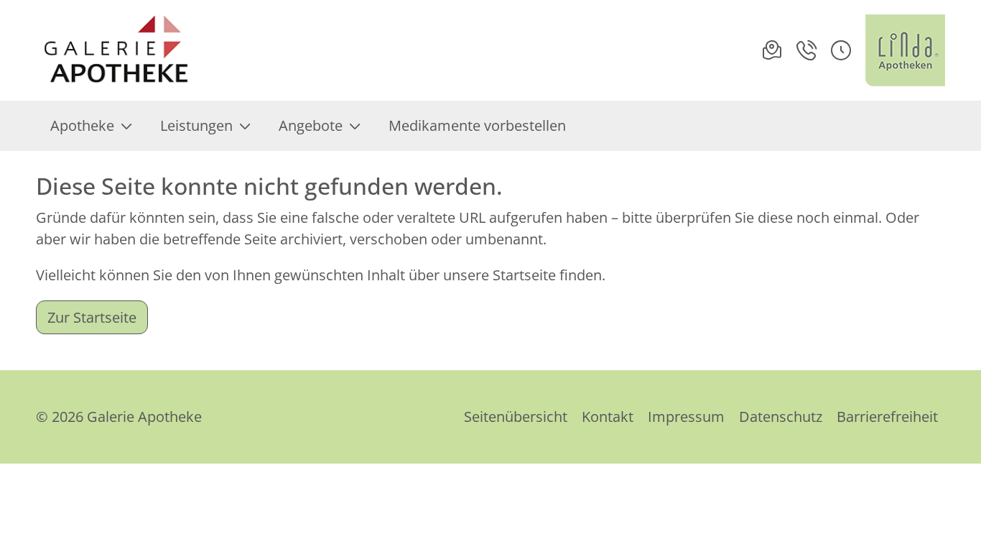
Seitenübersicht (515, 416)
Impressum (686, 416)
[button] (841, 50)
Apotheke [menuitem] (82, 125)
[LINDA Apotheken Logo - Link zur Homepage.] (905, 50)
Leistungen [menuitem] (196, 125)
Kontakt (607, 416)
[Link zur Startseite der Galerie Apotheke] (133, 50)
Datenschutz (780, 416)
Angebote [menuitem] (311, 125)
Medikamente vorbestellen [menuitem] (477, 125)
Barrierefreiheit (887, 416)
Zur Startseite (91, 317)
